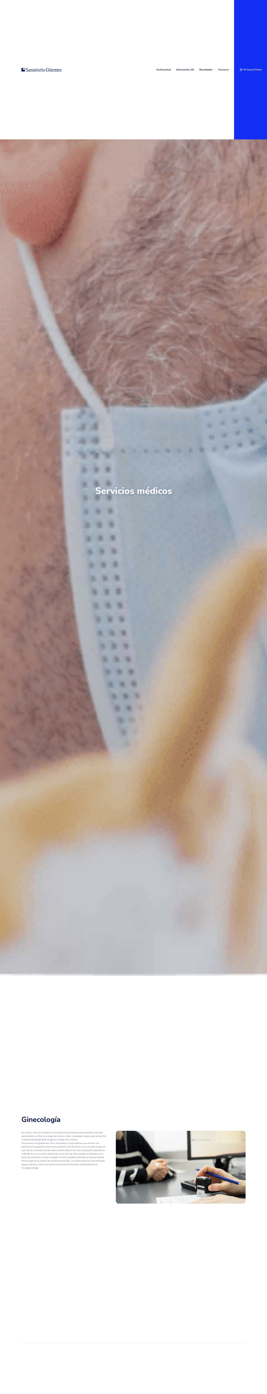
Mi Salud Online (252, 69)
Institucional (164, 69)
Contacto (223, 69)
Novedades (205, 69)
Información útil (185, 69)
